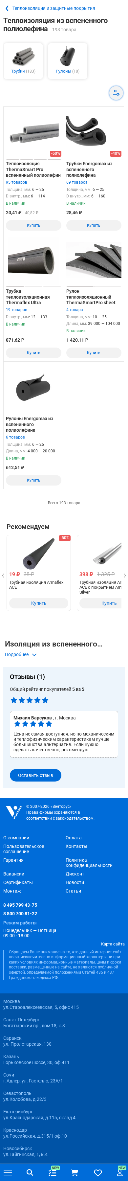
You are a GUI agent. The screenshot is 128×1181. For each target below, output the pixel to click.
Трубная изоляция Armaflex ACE (36, 585)
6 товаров (15, 437)
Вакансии (13, 873)
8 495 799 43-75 (20, 905)
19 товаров (16, 309)
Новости (75, 882)
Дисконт (75, 873)
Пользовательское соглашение (23, 849)
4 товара (74, 309)
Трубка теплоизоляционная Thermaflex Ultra (28, 296)
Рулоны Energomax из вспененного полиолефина (29, 424)
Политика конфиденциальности (89, 862)
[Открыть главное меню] (8, 1173)
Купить (33, 225)
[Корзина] (74, 1173)
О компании (16, 837)
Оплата (74, 837)
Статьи (73, 891)
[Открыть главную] (14, 812)
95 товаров (16, 182)
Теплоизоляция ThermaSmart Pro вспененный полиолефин (33, 169)
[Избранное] (98, 1172)
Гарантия (13, 860)
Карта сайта (113, 944)
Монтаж (12, 891)
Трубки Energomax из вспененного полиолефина (89, 169)
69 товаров (77, 182)
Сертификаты (18, 882)
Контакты (76, 846)
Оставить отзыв (35, 775)
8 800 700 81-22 (20, 913)
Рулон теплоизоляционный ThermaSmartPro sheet (91, 296)
